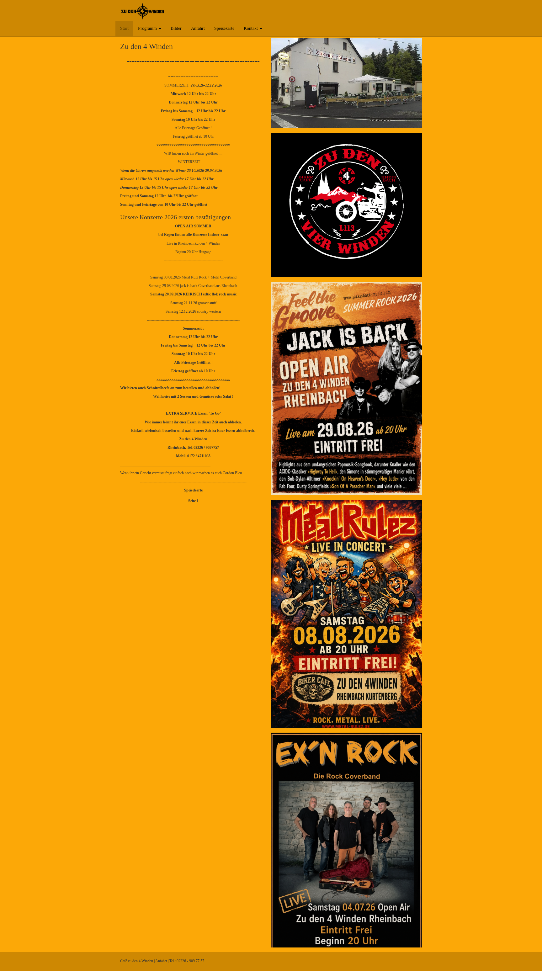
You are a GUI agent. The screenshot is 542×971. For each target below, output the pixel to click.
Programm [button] (148, 28)
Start (124, 28)
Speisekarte (224, 28)
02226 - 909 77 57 (190, 961)
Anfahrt (198, 28)
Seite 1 (193, 501)
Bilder (176, 28)
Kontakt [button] (251, 28)
